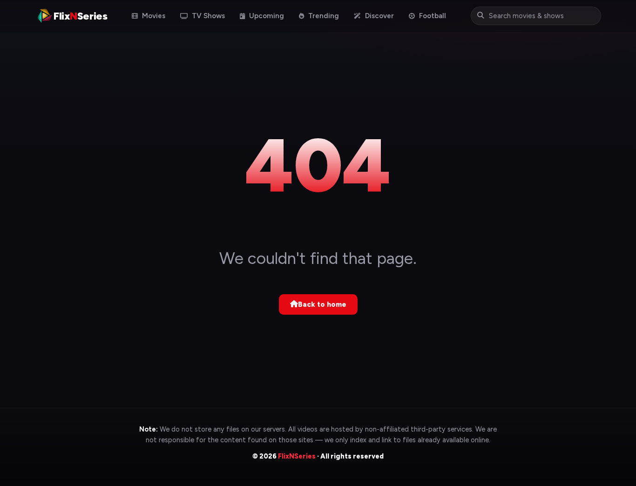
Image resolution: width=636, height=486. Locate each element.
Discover (378, 16)
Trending (322, 16)
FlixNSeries (297, 456)
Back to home (322, 304)
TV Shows (207, 16)
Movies (152, 16)
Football (431, 16)
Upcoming (265, 16)
